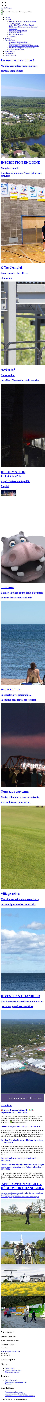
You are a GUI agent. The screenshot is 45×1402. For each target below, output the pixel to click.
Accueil (7, 17)
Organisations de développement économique (24, 46)
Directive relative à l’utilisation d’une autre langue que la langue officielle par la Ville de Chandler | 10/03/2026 (22, 1166)
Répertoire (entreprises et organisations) (22, 48)
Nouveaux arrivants (15, 32)
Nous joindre (9, 53)
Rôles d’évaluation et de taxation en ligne (22, 21)
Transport (12, 36)
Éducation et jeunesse (16, 34)
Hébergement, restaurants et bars (15, 1382)
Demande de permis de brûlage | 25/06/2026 (20, 1126)
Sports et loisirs (10, 51)
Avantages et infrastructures (18, 42)
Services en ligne (14, 23)
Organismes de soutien (16, 49)
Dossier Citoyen (10, 55)
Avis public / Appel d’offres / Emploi (21, 25)
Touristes (8, 38)
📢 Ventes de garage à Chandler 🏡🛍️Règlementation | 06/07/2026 (17, 1111)
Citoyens (8, 19)
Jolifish (30, 1399)
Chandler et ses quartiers (13, 1370)
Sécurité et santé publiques (18, 31)
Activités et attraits (11, 1380)
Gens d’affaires (10, 40)
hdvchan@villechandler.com (10, 1351)
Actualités (6, 1105)
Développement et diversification (20, 44)
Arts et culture (9, 1368)
